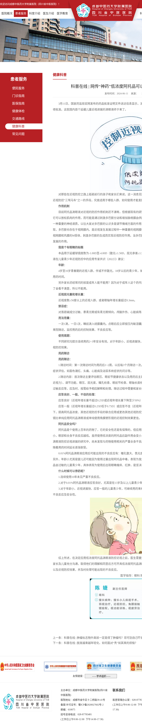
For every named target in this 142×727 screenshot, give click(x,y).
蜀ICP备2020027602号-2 (91, 704)
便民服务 (18, 88)
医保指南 (18, 103)
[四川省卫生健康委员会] (104, 666)
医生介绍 (48, 13)
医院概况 (6, 13)
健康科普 (18, 126)
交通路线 (18, 119)
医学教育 (62, 13)
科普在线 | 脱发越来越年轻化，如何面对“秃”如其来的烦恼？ (100, 642)
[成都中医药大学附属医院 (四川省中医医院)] (104, 10)
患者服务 (20, 13)
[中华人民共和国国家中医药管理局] (60, 666)
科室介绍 (34, 13)
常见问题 (18, 134)
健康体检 (18, 111)
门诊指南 (18, 96)
